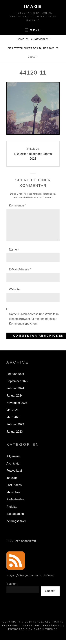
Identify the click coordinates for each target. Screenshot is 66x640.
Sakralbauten (15, 513)
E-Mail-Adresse (20, 269)
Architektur (13, 463)
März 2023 (13, 417)
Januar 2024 (14, 395)
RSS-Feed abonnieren (21, 541)
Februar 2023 (15, 424)
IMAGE (33, 6)
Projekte (11, 506)
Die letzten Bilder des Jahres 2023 (31, 48)
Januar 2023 (14, 431)
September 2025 (17, 381)
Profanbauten (15, 499)
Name (14, 249)
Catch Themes (46, 629)
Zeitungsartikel (16, 521)
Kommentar (17, 205)
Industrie (12, 477)
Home (21, 39)
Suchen (50, 590)
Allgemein (38, 39)
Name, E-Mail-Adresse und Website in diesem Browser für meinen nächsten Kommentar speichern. (34, 319)
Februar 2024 (15, 388)
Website (14, 289)
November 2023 (16, 402)
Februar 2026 (15, 373)
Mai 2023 (12, 409)
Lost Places (14, 485)
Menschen (13, 492)
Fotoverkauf (14, 470)
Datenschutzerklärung (41, 625)
